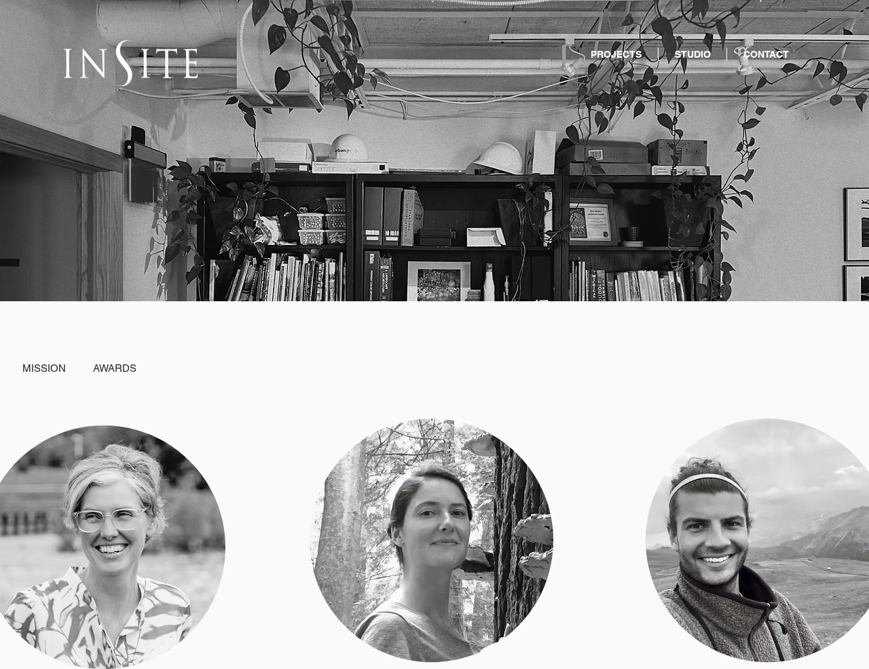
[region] (428, 544)
